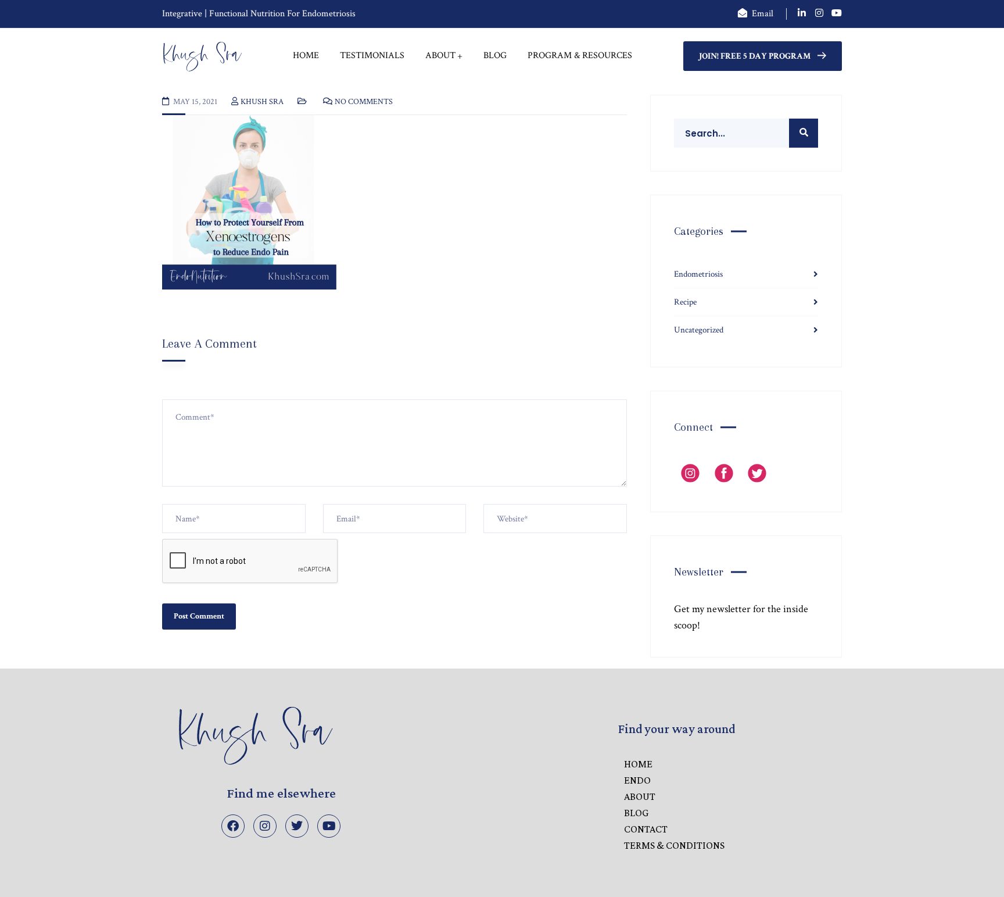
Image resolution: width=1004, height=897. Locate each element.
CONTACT (646, 829)
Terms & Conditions (674, 845)
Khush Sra (262, 102)
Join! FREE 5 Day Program (755, 56)
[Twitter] (297, 826)
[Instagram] (265, 826)
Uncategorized (698, 329)
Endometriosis (698, 274)
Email (762, 14)
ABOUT (639, 796)
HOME (638, 764)
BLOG (636, 813)
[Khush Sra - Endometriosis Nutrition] (202, 56)
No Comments (364, 102)
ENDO (637, 780)
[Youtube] (328, 826)
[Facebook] (233, 826)
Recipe (685, 302)
